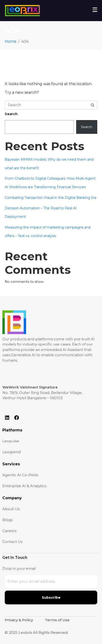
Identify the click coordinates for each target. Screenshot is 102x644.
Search (11, 114)
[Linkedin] (7, 417)
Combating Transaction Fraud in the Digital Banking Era (50, 198)
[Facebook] (16, 417)
